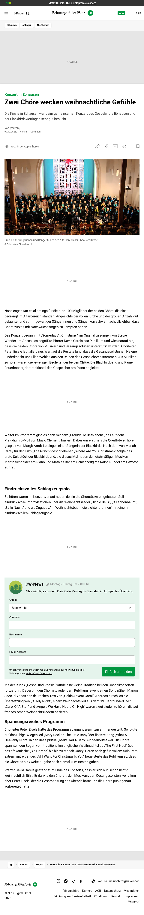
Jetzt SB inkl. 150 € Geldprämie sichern (72, 2)
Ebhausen (12, 25)
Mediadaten (132, 891)
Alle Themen (43, 25)
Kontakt (116, 896)
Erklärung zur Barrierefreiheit (72, 896)
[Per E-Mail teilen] (115, 146)
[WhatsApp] (66, 881)
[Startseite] (11, 864)
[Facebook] (81, 881)
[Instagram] (59, 881)
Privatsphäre (70, 891)
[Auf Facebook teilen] (106, 146)
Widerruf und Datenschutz (39, 673)
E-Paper (19, 13)
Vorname (14, 617)
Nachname (15, 634)
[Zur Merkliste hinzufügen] (137, 146)
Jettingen (27, 25)
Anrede (13, 599)
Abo (121, 13)
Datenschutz (112, 891)
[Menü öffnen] (6, 13)
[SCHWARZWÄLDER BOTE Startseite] (72, 13)
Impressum (132, 896)
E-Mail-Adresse (17, 651)
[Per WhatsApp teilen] (124, 146)
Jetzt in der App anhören (24, 146)
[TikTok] (74, 881)
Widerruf (134, 902)
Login (137, 12)
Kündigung (101, 896)
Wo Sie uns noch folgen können (119, 881)
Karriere (87, 891)
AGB (98, 891)
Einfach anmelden (118, 672)
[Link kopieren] (97, 146)
